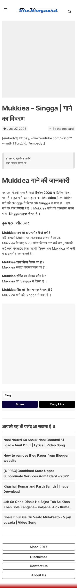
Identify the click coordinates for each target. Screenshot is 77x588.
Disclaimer (38, 557)
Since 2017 (38, 547)
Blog (8, 395)
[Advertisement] (38, 59)
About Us (38, 575)
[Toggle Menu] (6, 10)
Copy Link (57, 404)
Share (20, 404)
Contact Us (39, 566)
